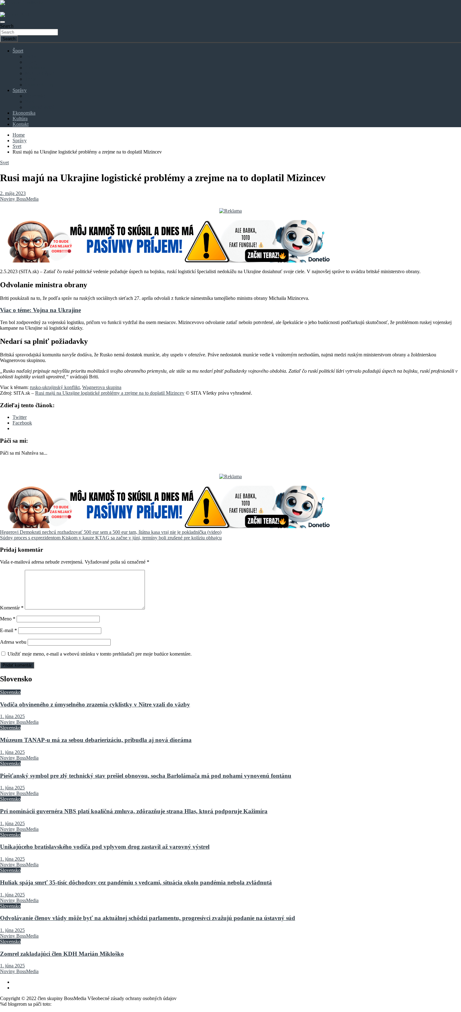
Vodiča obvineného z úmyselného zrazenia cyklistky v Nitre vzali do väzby (95, 704)
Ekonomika (24, 113)
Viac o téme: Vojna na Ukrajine (40, 310)
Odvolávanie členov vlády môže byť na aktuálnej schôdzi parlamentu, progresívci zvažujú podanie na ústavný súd (147, 918)
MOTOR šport (40, 73)
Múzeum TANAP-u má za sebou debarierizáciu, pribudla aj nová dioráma (96, 740)
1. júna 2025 (12, 716)
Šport (18, 50)
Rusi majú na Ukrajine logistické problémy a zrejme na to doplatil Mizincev (109, 393)
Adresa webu (13, 642)
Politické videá (39, 107)
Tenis (30, 79)
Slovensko (35, 96)
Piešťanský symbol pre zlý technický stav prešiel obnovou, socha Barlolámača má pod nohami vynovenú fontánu (145, 775)
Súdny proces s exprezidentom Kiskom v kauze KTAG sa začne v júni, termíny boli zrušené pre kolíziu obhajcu (111, 537)
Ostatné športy (39, 84)
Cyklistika (35, 67)
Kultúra (20, 118)
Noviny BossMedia (19, 199)
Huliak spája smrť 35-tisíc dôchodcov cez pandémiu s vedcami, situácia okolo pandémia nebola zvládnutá (136, 882)
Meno (7, 618)
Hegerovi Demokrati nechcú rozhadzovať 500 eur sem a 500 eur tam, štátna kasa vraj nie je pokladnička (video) (110, 532)
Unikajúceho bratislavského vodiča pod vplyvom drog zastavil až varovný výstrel (104, 846)
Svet (29, 101)
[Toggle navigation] (2, 22)
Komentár (12, 607)
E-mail (8, 630)
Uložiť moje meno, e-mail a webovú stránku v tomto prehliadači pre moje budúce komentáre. (100, 654)
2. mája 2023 (13, 193)
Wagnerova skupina (101, 387)
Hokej (31, 62)
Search (6, 26)
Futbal (31, 56)
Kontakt (21, 124)
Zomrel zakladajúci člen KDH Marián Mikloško (62, 953)
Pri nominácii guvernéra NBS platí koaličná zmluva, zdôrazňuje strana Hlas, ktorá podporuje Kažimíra (134, 811)
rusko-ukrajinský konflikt (55, 387)
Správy (20, 90)
